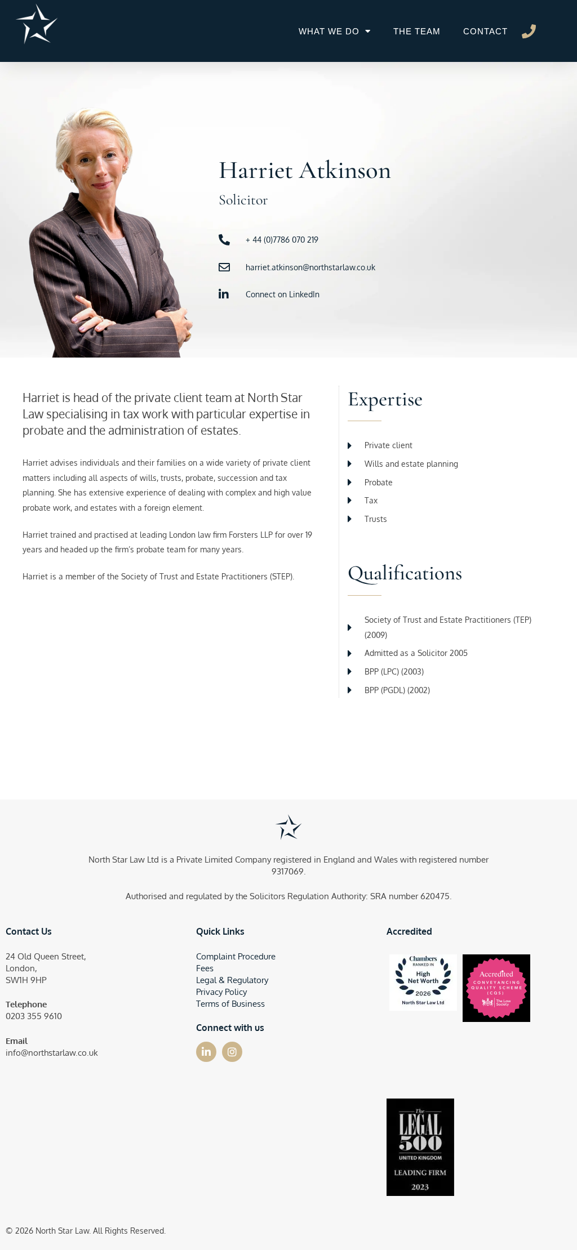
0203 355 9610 (34, 1016)
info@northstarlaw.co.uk (52, 1052)
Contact (485, 31)
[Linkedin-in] (206, 1052)
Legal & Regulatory (232, 980)
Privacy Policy (221, 991)
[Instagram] (232, 1052)
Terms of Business (230, 1003)
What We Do (329, 31)
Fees (205, 968)
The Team (417, 31)
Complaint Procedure (236, 956)
